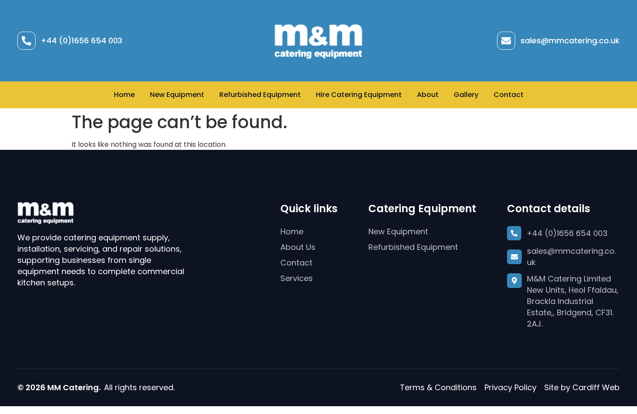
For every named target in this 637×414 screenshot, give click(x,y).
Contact (508, 95)
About (428, 95)
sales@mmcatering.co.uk (570, 40)
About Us (297, 247)
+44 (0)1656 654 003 (81, 40)
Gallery (466, 95)
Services (296, 278)
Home (124, 95)
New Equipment (177, 95)
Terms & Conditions (438, 387)
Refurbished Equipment (260, 95)
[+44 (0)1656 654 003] (26, 41)
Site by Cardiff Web (582, 387)
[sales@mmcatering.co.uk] (506, 41)
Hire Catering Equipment (359, 95)
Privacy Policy (510, 387)
